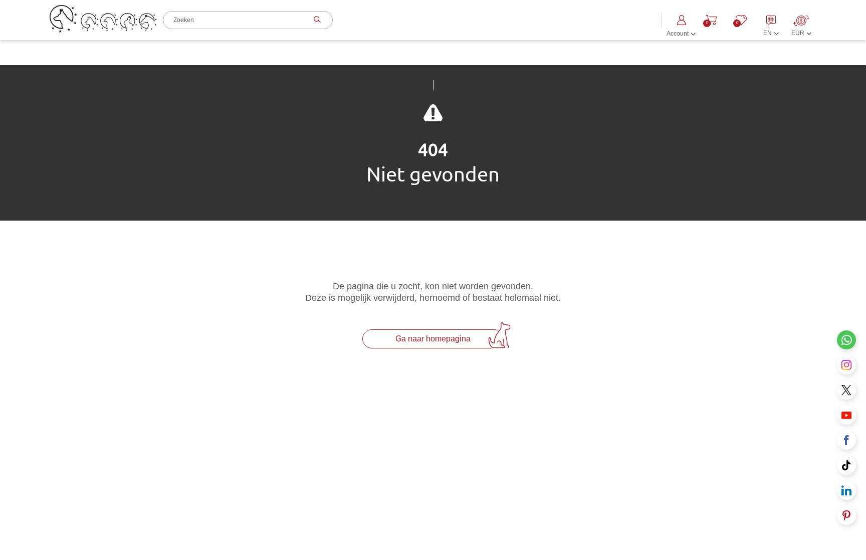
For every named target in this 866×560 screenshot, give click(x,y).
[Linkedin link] (846, 490)
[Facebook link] (846, 440)
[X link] (846, 390)
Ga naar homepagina (433, 338)
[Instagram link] (846, 365)
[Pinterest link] (846, 515)
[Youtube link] (846, 415)
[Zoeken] (316, 20)
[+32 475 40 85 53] (846, 339)
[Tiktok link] (846, 465)
